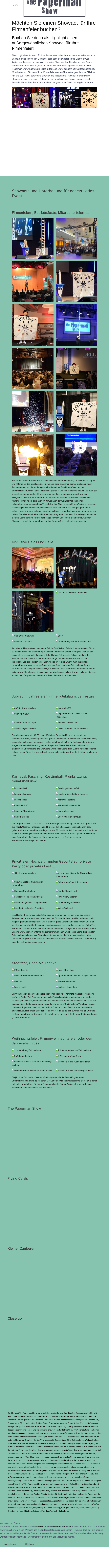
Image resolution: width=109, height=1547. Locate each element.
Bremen (88, 1487)
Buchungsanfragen (16, 1481)
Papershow (40, 1420)
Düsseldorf (88, 1484)
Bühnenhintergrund (16, 1474)
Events (23, 1430)
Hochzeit (81, 1494)
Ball (99, 1450)
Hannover (20, 1491)
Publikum (86, 1443)
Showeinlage (55, 1420)
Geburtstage (56, 1426)
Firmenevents (13, 1423)
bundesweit (48, 1484)
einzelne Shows (69, 1457)
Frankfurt (24, 1487)
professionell (28, 1467)
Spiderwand (96, 1470)
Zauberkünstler (42, 1504)
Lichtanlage (38, 1474)
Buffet (65, 1433)
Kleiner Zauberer (21, 1248)
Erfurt (96, 1484)
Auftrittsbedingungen (39, 1470)
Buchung (83, 1470)
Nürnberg (28, 1491)
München (48, 1487)
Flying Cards (18, 1178)
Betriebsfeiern (78, 1440)
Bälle (22, 1423)
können (11, 1457)
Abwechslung (70, 1447)
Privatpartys (54, 1423)
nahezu (57, 1416)
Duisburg (37, 1491)
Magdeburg (38, 1487)
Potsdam (45, 1491)
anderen (11, 1437)
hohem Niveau (82, 1464)
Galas (76, 1423)
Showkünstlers (35, 1450)
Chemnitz (79, 1484)
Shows (18, 1437)
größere (15, 1426)
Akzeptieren (10, 1544)
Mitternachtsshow (60, 1460)
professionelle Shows (17, 1470)
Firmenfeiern (93, 1420)
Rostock (54, 1491)
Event (68, 1416)
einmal (57, 1447)
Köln (31, 1487)
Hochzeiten (30, 1423)
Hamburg (56, 1487)
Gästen (96, 1430)
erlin (72, 1504)
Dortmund (74, 1487)
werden (80, 1467)
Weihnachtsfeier (36, 1447)
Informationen (86, 1474)
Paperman (12, 1420)
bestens (48, 1440)
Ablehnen (29, 1544)
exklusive (43, 1430)
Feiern (28, 1426)
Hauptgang (95, 1457)
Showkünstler (69, 1413)
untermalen (55, 1453)
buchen (88, 1416)
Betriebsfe (40, 1423)
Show (92, 1413)
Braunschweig (14, 1487)
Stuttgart (65, 1487)
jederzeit (32, 1481)
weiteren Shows (14, 1464)
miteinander (62, 1467)
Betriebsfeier (42, 1453)
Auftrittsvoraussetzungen (19, 1477)
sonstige (64, 1423)
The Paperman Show (24, 1108)
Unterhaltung (46, 1416)
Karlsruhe (62, 1511)
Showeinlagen (41, 1437)
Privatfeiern (12, 1443)
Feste (35, 1443)
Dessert (37, 1460)
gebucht (85, 1453)
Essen (81, 1487)
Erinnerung (24, 1433)
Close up (15, 1318)
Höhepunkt (94, 1426)
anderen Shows (14, 1440)
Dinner (70, 1450)
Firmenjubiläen (81, 1420)
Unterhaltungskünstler (50, 1413)
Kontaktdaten (67, 1481)
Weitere (76, 1474)
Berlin (72, 1484)
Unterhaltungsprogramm (23, 1416)
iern (46, 1423)
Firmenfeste (68, 1420)
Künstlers (30, 1464)
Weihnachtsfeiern (87, 1423)
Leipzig (95, 1487)
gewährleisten (57, 1470)
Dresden (11, 1491)
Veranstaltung (83, 1430)
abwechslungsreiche (52, 1464)
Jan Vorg (94, 1481)
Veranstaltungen (49, 1443)
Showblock (30, 1457)
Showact (15, 1413)
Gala (89, 1450)
